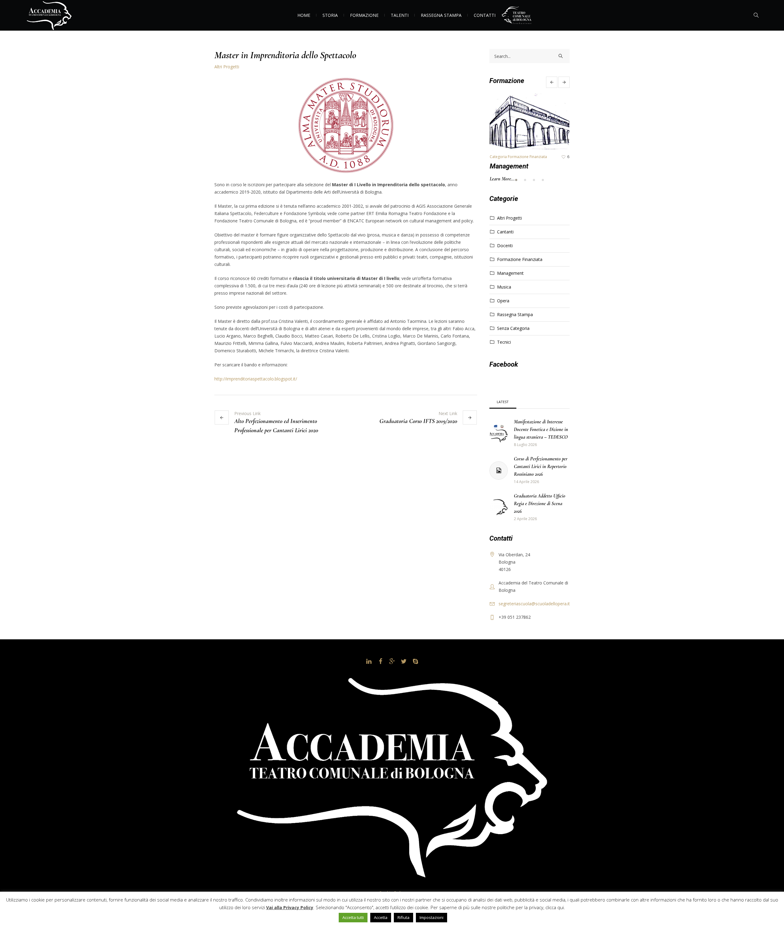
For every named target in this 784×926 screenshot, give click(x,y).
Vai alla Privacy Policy (289, 907)
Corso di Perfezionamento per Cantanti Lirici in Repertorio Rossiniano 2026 (540, 466)
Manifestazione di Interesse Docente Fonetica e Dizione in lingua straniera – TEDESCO (541, 429)
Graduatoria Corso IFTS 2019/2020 (418, 421)
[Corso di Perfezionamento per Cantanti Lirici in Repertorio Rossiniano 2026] (498, 470)
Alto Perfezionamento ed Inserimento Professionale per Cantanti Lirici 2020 (276, 426)
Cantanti (505, 232)
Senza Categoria (513, 328)
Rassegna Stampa (515, 314)
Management (509, 166)
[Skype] (415, 661)
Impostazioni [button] (431, 917)
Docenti (505, 245)
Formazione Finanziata (519, 259)
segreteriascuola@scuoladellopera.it (534, 604)
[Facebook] (380, 661)
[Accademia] (392, 776)
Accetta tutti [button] (353, 917)
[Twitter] (403, 661)
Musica (504, 287)
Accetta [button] (380, 917)
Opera (503, 301)
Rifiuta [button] (403, 917)
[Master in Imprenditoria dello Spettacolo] (346, 125)
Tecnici (504, 342)
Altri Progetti (226, 67)
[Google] (392, 661)
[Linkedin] (368, 661)
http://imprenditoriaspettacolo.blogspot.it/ (255, 379)
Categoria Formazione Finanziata (518, 156)
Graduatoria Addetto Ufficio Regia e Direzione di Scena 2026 (539, 503)
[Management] (529, 122)
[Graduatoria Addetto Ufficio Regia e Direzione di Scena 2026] (498, 507)
